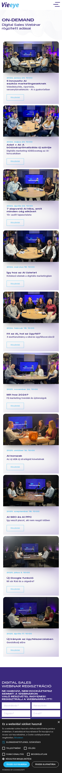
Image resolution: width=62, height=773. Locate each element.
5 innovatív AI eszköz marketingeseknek (26, 82)
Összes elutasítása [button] (45, 764)
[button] (31, 758)
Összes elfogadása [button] (16, 764)
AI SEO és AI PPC (19, 517)
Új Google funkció (20, 578)
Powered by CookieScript (13, 770)
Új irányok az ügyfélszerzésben (30, 639)
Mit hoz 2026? (17, 394)
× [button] (58, 722)
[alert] (31, 746)
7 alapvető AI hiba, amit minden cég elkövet (24, 210)
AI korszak (14, 456)
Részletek (15, 97)
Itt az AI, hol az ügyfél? (24, 333)
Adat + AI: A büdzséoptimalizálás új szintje (29, 146)
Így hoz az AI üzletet (22, 272)
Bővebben (18, 737)
